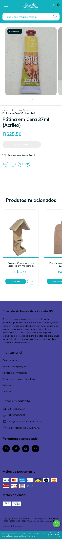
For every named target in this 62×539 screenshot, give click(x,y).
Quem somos (9, 360)
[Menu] (6, 7)
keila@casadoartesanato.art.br (24, 421)
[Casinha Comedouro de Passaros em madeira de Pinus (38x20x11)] (31, 281)
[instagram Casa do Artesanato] (6, 448)
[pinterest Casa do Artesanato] (35, 448)
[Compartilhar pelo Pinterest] (27, 165)
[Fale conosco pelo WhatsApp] (56, 523)
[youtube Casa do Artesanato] (25, 448)
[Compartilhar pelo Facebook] (13, 165)
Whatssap (8, 385)
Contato (7, 391)
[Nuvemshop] (12, 526)
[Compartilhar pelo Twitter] (20, 165)
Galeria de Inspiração (14, 366)
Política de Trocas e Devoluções (19, 379)
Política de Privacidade (14, 372)
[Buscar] (55, 17)
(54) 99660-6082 (16, 415)
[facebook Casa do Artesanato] (16, 448)
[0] (55, 7)
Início (5, 110)
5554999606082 (16, 408)
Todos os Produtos (22, 110)
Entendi (54, 535)
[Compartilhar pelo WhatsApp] (5, 164)
